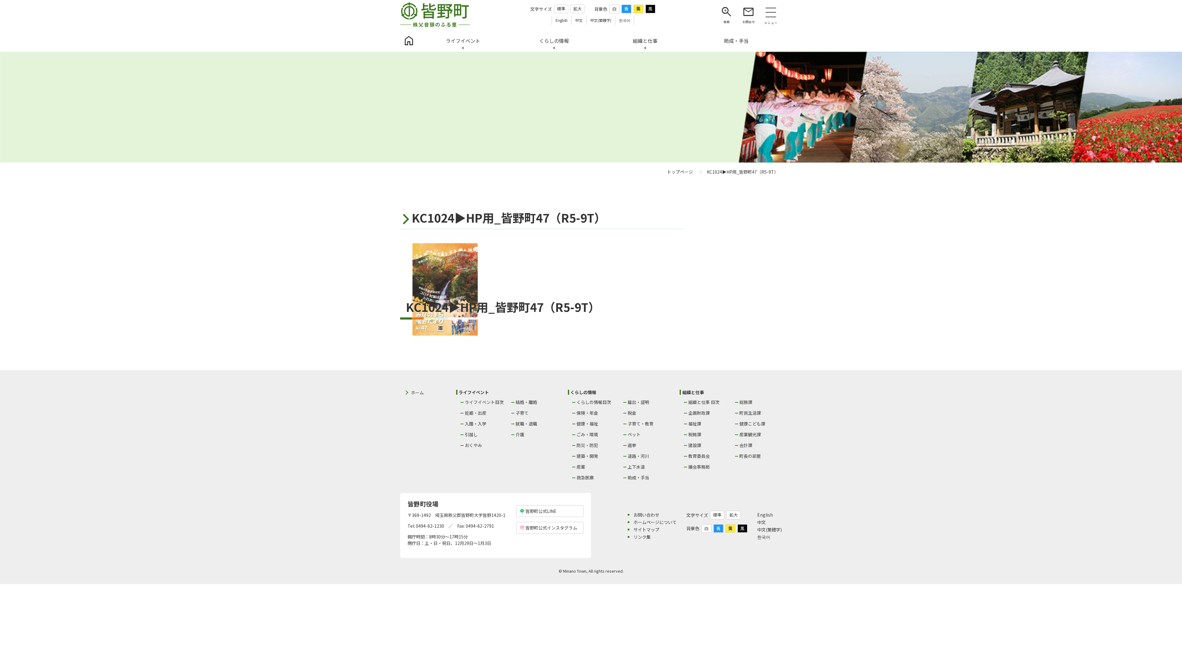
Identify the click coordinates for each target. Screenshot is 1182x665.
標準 (561, 9)
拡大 (577, 9)
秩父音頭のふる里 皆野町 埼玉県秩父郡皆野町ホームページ (435, 14)
